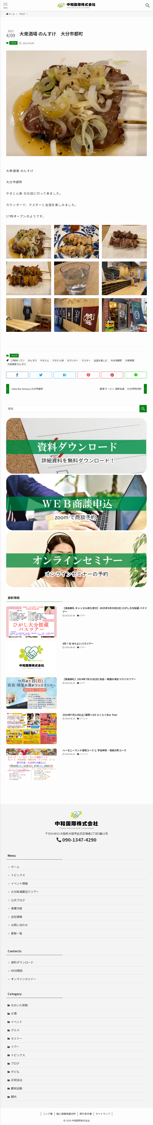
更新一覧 (16, 933)
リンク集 (48, 1113)
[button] (147, 5)
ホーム (15, 867)
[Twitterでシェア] (41, 375)
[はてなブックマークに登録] (65, 375)
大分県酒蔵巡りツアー (25, 892)
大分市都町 (116, 360)
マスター (86, 360)
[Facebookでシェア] (17, 375)
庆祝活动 (16, 1080)
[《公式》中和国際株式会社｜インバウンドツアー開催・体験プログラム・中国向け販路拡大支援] (76, 5)
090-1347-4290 (79, 839)
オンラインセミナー (23, 979)
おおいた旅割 (19, 1005)
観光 (14, 1096)
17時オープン (17, 360)
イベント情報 (19, 883)
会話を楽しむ (100, 360)
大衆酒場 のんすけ (16, 364)
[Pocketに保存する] (88, 375)
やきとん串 (58, 360)
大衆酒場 (129, 360)
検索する (143, 408)
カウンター (72, 360)
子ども (15, 1072)
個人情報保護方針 (66, 1113)
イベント (16, 1022)
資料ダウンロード (22, 962)
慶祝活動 (16, 1088)
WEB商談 (17, 970)
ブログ (13, 42)
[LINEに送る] (136, 375)
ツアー (15, 1047)
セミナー (16, 1038)
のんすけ (32, 360)
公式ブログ (18, 900)
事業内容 (16, 908)
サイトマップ (103, 1113)
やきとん (44, 360)
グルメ (15, 1030)
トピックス (18, 875)
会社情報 (16, 917)
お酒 (14, 1013)
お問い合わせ (19, 925)
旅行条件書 (86, 1113)
